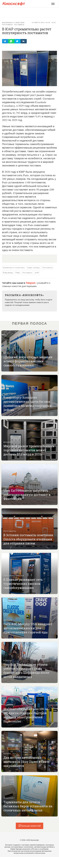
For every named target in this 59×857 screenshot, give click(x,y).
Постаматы (19, 25)
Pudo (18, 272)
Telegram (31, 282)
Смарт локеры (33, 267)
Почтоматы (7, 25)
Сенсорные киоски (13, 575)
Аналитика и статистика (13, 23)
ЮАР (37, 272)
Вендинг (7, 442)
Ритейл (7, 353)
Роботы (7, 486)
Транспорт (9, 393)
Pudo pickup (8, 272)
